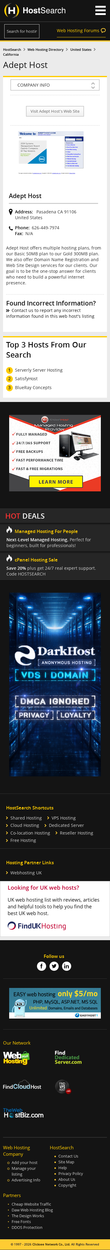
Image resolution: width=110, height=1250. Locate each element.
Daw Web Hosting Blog (32, 1210)
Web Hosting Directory (46, 49)
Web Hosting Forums (78, 30)
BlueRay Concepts (33, 387)
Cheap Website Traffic (31, 1204)
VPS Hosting (64, 818)
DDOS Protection (27, 1227)
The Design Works (28, 1215)
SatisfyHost (26, 378)
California (11, 54)
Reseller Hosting (76, 833)
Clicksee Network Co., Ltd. (51, 1244)
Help (62, 1167)
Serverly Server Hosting (39, 370)
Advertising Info (26, 1180)
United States (80, 49)
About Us (66, 1179)
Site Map (66, 1162)
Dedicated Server (66, 825)
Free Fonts (21, 1221)
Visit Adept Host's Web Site (55, 111)
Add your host (25, 1162)
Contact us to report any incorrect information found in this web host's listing (50, 313)
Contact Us (68, 1156)
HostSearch (12, 49)
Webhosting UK (26, 873)
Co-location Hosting (30, 833)
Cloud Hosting (24, 825)
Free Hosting (23, 840)
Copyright (67, 1185)
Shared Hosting (26, 818)
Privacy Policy (70, 1173)
